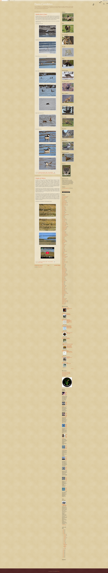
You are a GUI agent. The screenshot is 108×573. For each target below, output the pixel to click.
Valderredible (63, 299)
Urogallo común (64, 298)
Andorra (63, 199)
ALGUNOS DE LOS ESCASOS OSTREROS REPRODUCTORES (69, 327)
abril (64, 541)
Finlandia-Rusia (64, 228)
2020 (63, 529)
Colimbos (63, 215)
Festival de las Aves (64, 226)
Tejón (62, 296)
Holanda (63, 242)
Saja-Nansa (63, 286)
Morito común (63, 257)
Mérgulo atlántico (64, 254)
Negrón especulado (45, 173)
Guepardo (63, 239)
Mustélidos (63, 259)
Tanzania (63, 295)
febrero (64, 543)
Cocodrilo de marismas (65, 214)
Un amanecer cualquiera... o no (66, 479)
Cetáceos (63, 213)
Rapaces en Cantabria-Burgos (66, 426)
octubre (65, 536)
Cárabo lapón (63, 212)
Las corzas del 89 (69, 363)
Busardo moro (63, 210)
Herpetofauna (63, 240)
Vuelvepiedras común (64, 300)
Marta (62, 253)
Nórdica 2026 (68, 338)
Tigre (62, 297)
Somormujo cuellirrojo (64, 293)
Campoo (63, 211)
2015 (63, 551)
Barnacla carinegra (40, 173)
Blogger (58, 571)
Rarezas (39, 262)
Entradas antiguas (57, 265)
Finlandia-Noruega (64, 227)
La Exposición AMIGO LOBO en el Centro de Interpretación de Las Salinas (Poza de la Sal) (69, 346)
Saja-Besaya (63, 285)
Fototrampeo (63, 229)
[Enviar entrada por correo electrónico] (54, 172)
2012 (63, 554)
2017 (63, 533)
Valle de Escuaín (68, 314)
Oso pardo (63, 265)
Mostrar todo (72, 368)
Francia (63, 230)
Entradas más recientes (39, 265)
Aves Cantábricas (64, 375)
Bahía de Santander (64, 202)
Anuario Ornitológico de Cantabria (66, 373)
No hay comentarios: (50, 172)
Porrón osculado (64, 280)
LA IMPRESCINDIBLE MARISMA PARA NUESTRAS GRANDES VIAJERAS (69, 321)
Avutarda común (64, 201)
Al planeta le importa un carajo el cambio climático (70, 351)
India (62, 243)
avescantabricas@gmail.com (65, 188)
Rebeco (63, 284)
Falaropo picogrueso (64, 224)
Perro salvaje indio (64, 273)
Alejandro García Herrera (65, 505)
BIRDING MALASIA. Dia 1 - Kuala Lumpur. (69, 333)
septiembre (65, 537)
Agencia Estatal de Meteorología (66, 372)
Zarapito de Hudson (40, 178)
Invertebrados (63, 244)
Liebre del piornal (64, 251)
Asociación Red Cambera (65, 374)
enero (64, 548)
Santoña (49, 173)
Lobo (62, 252)
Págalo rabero (63, 271)
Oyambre (63, 267)
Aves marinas (63, 200)
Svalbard (63, 294)
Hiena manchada (64, 241)
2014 (63, 552)
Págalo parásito (64, 269)
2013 (63, 553)
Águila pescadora (64, 197)
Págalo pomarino (64, 270)
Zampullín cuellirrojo (52, 173)
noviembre (65, 535)
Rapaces (63, 281)
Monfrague (63, 255)
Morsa (63, 258)
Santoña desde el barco (41, 14)
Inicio (48, 265)
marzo (64, 542)
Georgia (63, 237)
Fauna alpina (63, 225)
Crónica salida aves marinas (66, 459)
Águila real (63, 198)
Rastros (63, 283)
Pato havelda (63, 272)
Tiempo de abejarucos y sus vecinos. (69, 358)
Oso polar (63, 266)
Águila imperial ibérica (64, 196)
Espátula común (64, 223)
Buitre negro (63, 209)
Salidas (63, 287)
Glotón (63, 238)
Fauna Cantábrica (43, 4)
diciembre (65, 534)
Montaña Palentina (64, 256)
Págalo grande (64, 268)
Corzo (62, 216)
